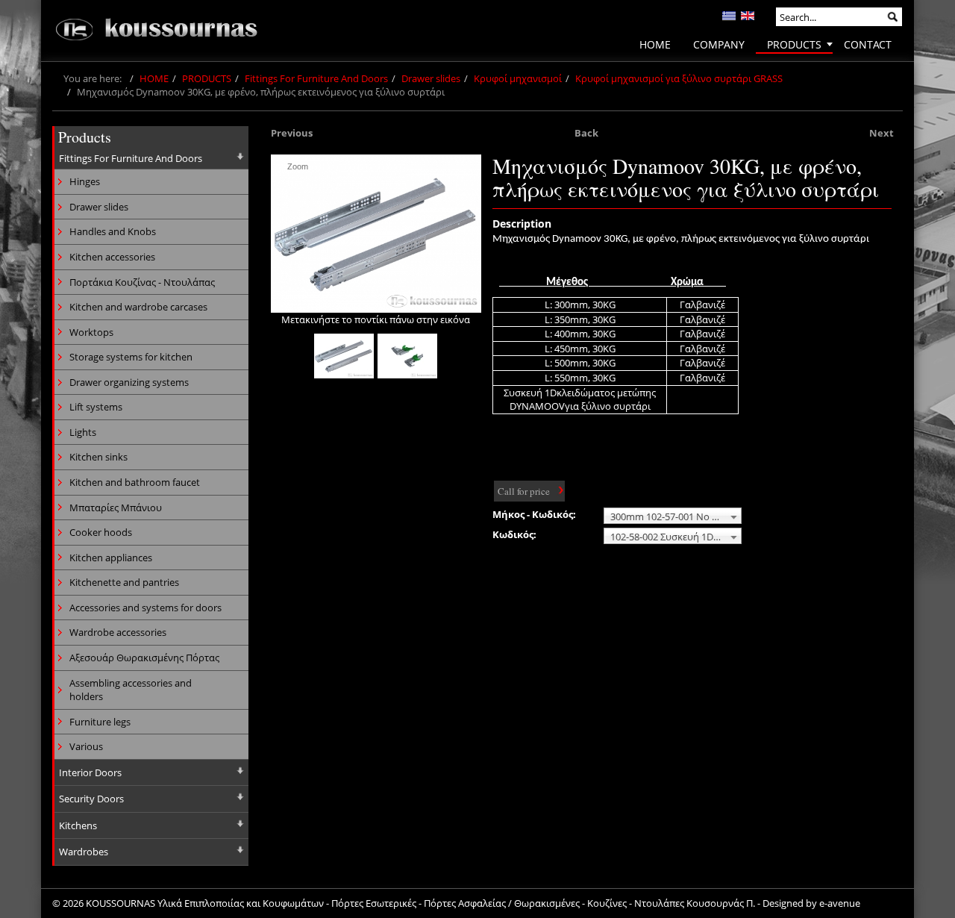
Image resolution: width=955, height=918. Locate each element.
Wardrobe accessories (117, 632)
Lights (82, 432)
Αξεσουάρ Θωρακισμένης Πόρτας (144, 657)
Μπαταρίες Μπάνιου (115, 507)
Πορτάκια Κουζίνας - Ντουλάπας (142, 282)
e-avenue (839, 903)
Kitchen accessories (112, 256)
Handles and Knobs (112, 231)
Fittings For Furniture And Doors (316, 78)
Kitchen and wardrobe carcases (138, 306)
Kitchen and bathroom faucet (134, 482)
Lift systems (95, 406)
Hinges (84, 181)
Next (881, 133)
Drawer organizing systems (129, 382)
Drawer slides (430, 78)
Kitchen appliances (110, 557)
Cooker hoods (100, 532)
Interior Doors (90, 772)
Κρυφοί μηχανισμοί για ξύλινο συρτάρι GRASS (679, 78)
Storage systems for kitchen (130, 356)
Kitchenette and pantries (124, 582)
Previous (292, 133)
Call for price (524, 491)
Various (86, 746)
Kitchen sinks (98, 456)
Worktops (91, 332)
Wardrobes (83, 851)
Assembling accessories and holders (130, 690)
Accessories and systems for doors (145, 607)
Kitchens (78, 825)
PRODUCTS (206, 78)
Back (586, 133)
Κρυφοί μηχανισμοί (518, 78)
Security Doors (91, 798)
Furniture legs (100, 721)
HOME (154, 78)
